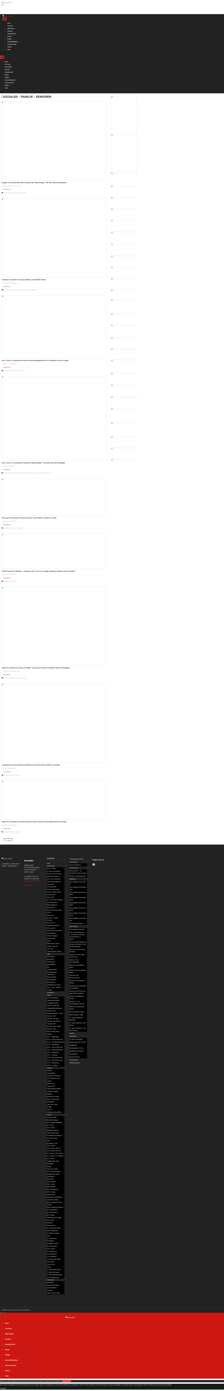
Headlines (23, 192)
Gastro (9, 47)
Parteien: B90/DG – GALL (55, 1013)
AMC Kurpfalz (51, 1181)
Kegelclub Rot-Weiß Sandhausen (53, 1175)
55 (6, 841)
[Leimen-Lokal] (8, 16)
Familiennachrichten (14, 192)
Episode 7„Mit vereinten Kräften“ (77, 982)
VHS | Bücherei (51, 887)
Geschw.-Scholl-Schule (54, 874)
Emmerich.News (75, 1057)
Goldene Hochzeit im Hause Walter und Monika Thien (24, 280)
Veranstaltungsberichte (36, 473)
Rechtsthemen (51, 979)
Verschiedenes (33, 290)
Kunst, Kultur (51, 1127)
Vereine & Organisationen (77, 876)
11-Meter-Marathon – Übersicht (76, 1019)
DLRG (49, 913)
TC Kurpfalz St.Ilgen (53, 1272)
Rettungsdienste (52, 905)
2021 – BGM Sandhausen (55, 1050)
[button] (4, 53)
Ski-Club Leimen (52, 1246)
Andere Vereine (52, 1117)
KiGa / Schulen (51, 868)
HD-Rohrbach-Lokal (53, 1078)
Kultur (9, 36)
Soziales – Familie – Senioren (53, 919)
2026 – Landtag (52, 1065)
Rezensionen (51, 982)
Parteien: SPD (51, 1029)
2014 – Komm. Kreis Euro (55, 1039)
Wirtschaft (50, 1280)
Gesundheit (50, 959)
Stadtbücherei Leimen (54, 985)
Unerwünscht (11, 44)
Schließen (3, 1388)
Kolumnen (73, 879)
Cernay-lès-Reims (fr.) (54, 1076)
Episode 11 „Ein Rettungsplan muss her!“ (77, 1002)
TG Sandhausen (52, 1254)
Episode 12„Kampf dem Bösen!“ (77, 1008)
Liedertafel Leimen (53, 1200)
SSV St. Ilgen (51, 1249)
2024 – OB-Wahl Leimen (55, 1060)
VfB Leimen (50, 1262)
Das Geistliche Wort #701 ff (78, 883)
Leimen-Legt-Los (52, 946)
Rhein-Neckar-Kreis (53, 1031)
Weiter (11, 841)
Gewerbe (50, 1290)
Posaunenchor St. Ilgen (54, 1217)
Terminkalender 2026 (76, 859)
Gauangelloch (51, 1073)
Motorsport (50, 1179)
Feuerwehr (50, 915)
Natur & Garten (51, 977)
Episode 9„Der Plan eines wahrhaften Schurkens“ (77, 992)
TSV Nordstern (51, 1256)
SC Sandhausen (52, 1238)
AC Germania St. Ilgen (54, 1228)
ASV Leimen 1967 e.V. (54, 1148)
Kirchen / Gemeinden (53, 889)
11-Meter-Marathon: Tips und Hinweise (78, 1029)
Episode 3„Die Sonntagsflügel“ (74, 961)
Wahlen (49, 1034)
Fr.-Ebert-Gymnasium (53, 871)
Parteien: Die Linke (53, 1018)
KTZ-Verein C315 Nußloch (55, 1156)
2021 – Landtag (52, 1055)
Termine (10, 26)
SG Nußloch (50, 1241)
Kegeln (49, 1166)
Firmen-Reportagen (53, 1285)
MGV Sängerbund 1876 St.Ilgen (54, 1203)
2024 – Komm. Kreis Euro (55, 1057)
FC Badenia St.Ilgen (53, 1233)
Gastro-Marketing (75, 865)
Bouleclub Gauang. (52, 1120)
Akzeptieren (66, 1381)
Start (8, 23)
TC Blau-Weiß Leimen (54, 1269)
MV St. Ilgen (50, 1215)
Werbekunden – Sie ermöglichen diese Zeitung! (78, 872)
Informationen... (56, 1381)
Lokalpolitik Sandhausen (54, 1008)
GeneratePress (26, 1310)
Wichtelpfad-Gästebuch (77, 929)
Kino (48, 967)
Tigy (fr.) (49, 1109)
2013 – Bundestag (53, 1037)
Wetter (72, 1033)
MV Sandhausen (52, 1212)
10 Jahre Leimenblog (76, 1039)
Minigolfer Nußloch (53, 1130)
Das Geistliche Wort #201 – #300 (78, 909)
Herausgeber (74, 1054)
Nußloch (49, 1094)
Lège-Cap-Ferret (52, 1104)
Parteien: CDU (51, 1016)
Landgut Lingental (52, 1091)
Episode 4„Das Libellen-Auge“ (77, 966)
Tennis (49, 1267)
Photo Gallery (24, 290)
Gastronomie (74, 862)
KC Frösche (50, 1125)
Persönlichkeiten (52, 902)
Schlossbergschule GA (54, 881)
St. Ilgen (49, 1107)
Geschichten (51, 956)
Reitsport (50, 1223)
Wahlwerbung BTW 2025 (78, 1042)
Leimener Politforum (53, 1005)
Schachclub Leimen (53, 1133)
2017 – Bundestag (53, 1044)
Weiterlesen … (7, 189)
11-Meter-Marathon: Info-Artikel (78, 1024)
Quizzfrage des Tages (76, 1015)
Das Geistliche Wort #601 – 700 (78, 888)
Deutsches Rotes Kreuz (54, 910)
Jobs (8, 49)
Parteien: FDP (51, 1024)
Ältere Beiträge (8, 838)
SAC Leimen (51, 1158)
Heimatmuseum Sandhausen (52, 973)
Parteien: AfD (51, 1011)
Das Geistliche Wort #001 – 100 (78, 919)
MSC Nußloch (51, 1187)
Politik (9, 39)
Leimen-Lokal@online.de (32, 881)
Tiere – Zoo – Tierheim (54, 987)
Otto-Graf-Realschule (53, 879)
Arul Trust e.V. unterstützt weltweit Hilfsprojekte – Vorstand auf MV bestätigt (33, 463)
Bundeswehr (51, 907)
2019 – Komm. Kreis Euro (55, 1047)
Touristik (49, 990)
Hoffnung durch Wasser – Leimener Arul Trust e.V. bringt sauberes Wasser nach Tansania (38, 571)
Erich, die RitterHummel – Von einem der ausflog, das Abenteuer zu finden (77, 935)
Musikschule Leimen (53, 876)
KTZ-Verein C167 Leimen (55, 1153)
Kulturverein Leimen (53, 943)
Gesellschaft (11, 34)
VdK (48, 1140)
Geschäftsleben (12, 41)
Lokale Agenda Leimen (54, 951)
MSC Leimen (51, 1184)
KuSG (48, 1236)
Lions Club (50, 949)
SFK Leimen (50, 1220)
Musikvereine (51, 1194)
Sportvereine (51, 1225)
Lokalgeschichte (52, 969)
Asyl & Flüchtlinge (52, 998)
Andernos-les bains (53, 1096)
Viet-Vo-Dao (51, 1264)
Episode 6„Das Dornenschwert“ (75, 977)
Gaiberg (49, 1070)
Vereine (10, 31)
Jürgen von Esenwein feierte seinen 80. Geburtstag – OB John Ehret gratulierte (34, 183)
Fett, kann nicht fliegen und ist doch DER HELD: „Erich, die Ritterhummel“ (78, 944)
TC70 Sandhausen (53, 1277)
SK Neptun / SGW (52, 1243)
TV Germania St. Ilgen (53, 1259)
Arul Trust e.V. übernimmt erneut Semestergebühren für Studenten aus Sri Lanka (35, 360)
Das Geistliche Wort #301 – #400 (78, 904)
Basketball (50, 1164)
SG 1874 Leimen (52, 1138)
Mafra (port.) (51, 1083)
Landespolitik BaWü (53, 1000)
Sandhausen (51, 1102)
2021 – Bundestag (53, 1052)
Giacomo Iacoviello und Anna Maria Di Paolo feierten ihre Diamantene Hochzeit (34, 822)
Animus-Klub (51, 938)
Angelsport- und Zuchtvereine (52, 1144)
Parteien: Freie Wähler (54, 1026)
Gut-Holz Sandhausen (54, 1171)
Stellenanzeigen (75, 1063)
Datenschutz (74, 1060)
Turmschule (50, 884)
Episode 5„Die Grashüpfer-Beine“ (78, 971)
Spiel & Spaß (74, 926)
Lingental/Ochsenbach (54, 1089)
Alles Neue (10, 28)
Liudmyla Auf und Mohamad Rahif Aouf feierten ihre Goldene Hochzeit (31, 765)
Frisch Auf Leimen (52, 1169)
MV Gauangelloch (52, 1210)
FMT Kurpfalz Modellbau (54, 1122)
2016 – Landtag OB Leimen (55, 1042)
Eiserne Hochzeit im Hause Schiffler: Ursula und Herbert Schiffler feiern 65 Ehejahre (36, 668)
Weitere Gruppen (52, 936)
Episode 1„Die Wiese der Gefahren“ (77, 951)
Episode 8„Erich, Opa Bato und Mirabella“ (78, 987)
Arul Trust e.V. (12, 370)
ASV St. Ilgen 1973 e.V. (54, 1151)
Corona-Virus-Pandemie (54, 930)
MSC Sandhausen (52, 1189)
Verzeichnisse (74, 868)
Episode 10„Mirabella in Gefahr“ (77, 997)
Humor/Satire (51, 962)
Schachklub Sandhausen (54, 1135)
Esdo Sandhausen (52, 1230)
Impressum (27, 885)
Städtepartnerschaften (54, 1112)
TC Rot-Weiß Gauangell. (54, 1275)
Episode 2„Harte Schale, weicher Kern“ (77, 956)
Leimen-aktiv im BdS (53, 1293)
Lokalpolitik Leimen (53, 1003)
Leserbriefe (50, 992)
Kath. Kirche (26, 473)
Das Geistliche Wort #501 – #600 (78, 893)
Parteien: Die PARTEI (53, 1021)
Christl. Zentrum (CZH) (54, 892)
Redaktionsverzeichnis (77, 1051)
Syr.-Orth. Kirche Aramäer (55, 900)
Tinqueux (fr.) (51, 1086)
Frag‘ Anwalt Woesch (76, 923)
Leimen (49, 1081)
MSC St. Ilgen (51, 1192)
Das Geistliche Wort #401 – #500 (78, 899)
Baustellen (50, 1282)
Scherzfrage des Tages (77, 1012)
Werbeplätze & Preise (76, 1048)
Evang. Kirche (51, 894)
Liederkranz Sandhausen (54, 1197)
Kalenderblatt (51, 964)
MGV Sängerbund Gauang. (55, 1207)
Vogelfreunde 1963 (53, 1161)
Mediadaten (73, 1045)
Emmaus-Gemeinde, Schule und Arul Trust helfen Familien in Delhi (29, 518)
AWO (48, 941)
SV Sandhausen (52, 1251)
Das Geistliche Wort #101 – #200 (78, 914)
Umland (49, 1068)
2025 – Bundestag (53, 1063)
